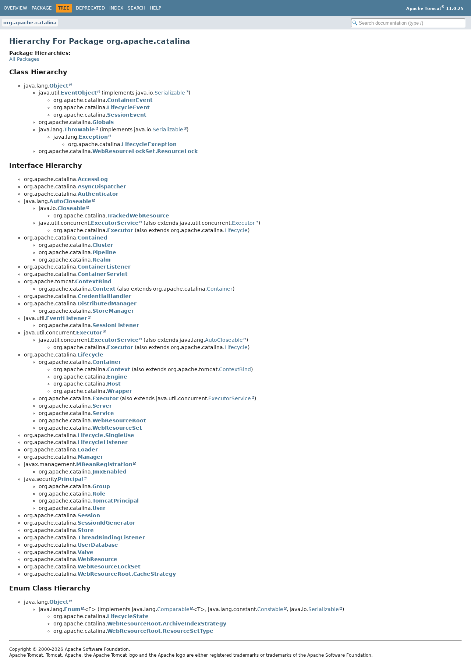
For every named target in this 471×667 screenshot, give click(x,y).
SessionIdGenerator (106, 523)
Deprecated (90, 8)
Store (86, 530)
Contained (92, 238)
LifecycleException (149, 144)
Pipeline (104, 252)
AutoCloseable (70, 201)
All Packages (24, 59)
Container (220, 289)
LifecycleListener (103, 442)
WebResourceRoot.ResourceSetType (160, 631)
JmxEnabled (109, 472)
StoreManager (113, 311)
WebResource (97, 559)
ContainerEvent (130, 100)
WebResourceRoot (119, 420)
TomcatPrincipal (115, 501)
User (99, 508)
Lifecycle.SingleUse (106, 435)
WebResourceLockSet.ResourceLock (145, 151)
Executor (243, 223)
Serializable (170, 93)
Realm (101, 260)
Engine (117, 377)
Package (42, 8)
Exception (93, 137)
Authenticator (98, 194)
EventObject (79, 93)
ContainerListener (104, 267)
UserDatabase (98, 545)
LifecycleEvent (128, 107)
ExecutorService (115, 223)
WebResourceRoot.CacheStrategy (127, 574)
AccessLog (93, 179)
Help (155, 8)
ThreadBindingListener (111, 537)
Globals (103, 122)
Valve (85, 552)
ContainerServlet (103, 274)
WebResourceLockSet (109, 567)
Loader (88, 450)
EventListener (66, 318)
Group (101, 486)
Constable (270, 609)
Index (116, 8)
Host (114, 384)
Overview (15, 8)
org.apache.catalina (30, 22)
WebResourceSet (117, 428)
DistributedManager (107, 303)
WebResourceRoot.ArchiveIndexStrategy (166, 624)
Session (89, 515)
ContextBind (93, 281)
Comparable (173, 609)
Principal (70, 479)
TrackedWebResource (138, 216)
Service (103, 413)
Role (99, 494)
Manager (90, 457)
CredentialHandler (104, 296)
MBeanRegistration (104, 464)
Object (58, 86)
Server (102, 406)
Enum (72, 609)
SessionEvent (126, 115)
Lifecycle (236, 230)
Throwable (79, 129)
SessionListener (115, 325)
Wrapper (119, 391)
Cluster (102, 245)
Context (104, 289)
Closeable (71, 208)
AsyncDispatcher (102, 186)
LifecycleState (128, 616)
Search (136, 8)
